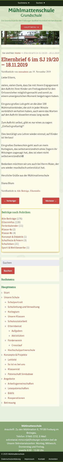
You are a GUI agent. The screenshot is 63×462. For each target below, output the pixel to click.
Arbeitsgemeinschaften (21, 383)
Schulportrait (15, 302)
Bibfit (11, 393)
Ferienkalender (10, 225)
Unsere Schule (11, 297)
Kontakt (41, 459)
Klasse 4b (7, 233)
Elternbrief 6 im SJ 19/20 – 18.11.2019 (30, 62)
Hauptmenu (30, 27)
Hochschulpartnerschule (21, 350)
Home (18, 52)
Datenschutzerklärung (11, 459)
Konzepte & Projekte (15, 354)
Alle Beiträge (23, 190)
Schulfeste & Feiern (12, 240)
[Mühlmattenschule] (31, 16)
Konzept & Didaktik (12, 236)
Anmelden (53, 459)
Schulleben (8, 243)
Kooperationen (16, 398)
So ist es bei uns (16, 364)
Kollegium (13, 311)
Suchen (39, 3)
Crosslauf (17, 345)
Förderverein (15, 340)
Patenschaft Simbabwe (20, 374)
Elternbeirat (15, 326)
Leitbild (12, 359)
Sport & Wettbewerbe (14, 247)
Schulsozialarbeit (17, 321)
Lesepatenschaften (18, 388)
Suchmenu (22, 3)
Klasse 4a (7, 229)
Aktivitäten (18, 335)
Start (7, 292)
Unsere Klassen (16, 316)
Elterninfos (35, 190)
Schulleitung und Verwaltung (24, 306)
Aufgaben (17, 330)
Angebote (9, 378)
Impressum (29, 459)
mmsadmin (23, 71)
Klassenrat (14, 369)
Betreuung (10, 402)
